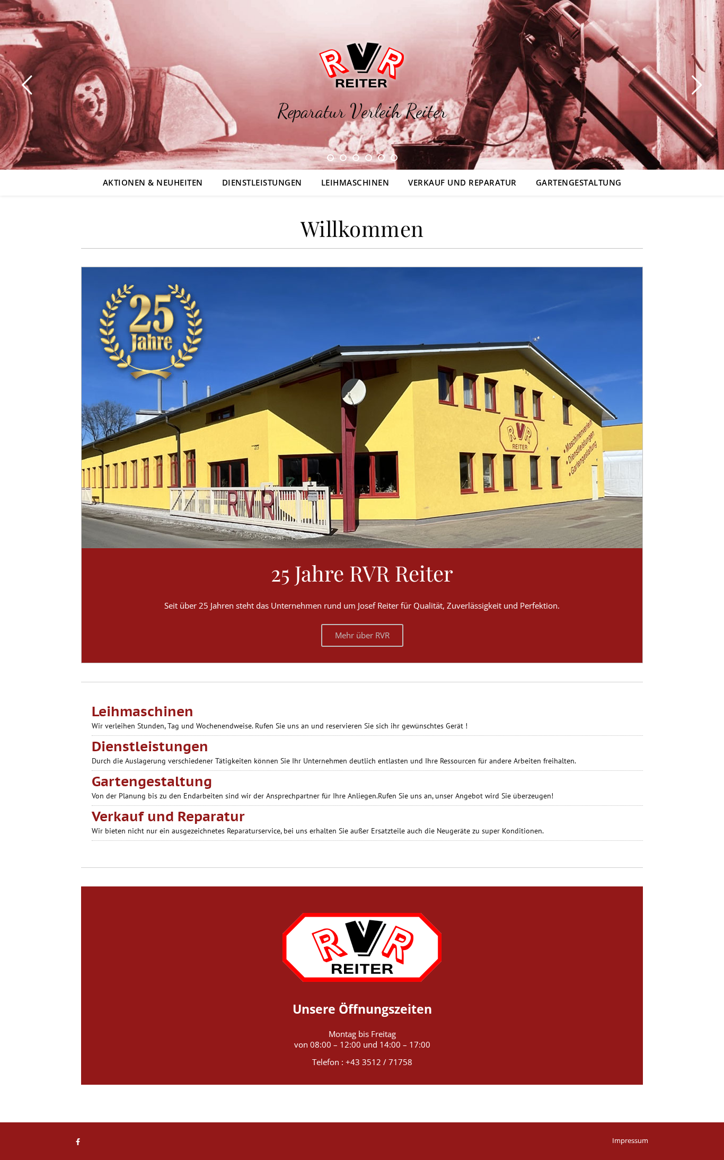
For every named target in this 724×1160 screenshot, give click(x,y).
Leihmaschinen (355, 182)
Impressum (630, 1140)
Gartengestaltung (579, 182)
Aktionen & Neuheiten (153, 182)
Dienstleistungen (262, 182)
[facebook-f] (78, 1141)
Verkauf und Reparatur (462, 182)
